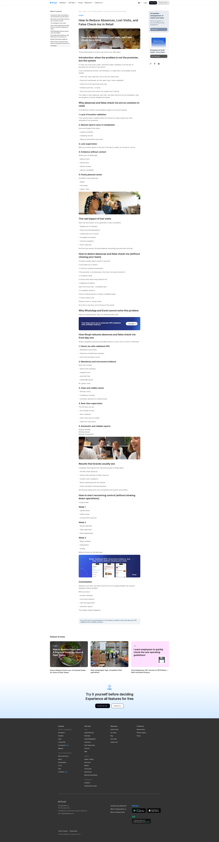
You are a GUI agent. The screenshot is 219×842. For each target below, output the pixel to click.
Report (60, 759)
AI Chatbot (61, 772)
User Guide (114, 739)
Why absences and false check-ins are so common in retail (59, 20)
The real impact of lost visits (58, 23)
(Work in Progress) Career (118, 812)
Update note (114, 742)
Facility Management (90, 739)
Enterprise (87, 782)
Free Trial (153, 2)
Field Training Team (89, 745)
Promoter (87, 748)
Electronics (87, 762)
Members (60, 748)
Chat (59, 768)
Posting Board (62, 762)
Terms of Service (63, 831)
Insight (85, 11)
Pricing (138, 736)
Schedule (60, 736)
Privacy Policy (73, 831)
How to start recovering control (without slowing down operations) (59, 42)
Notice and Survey (63, 756)
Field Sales (87, 736)
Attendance (61, 732)
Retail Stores (88, 772)
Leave (59, 739)
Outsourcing (87, 768)
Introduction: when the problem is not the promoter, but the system (59, 15)
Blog (80, 11)
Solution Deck (114, 729)
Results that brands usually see (58, 39)
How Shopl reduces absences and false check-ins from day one (59, 36)
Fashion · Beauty (89, 759)
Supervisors (87, 742)
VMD (85, 751)
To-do (60, 765)
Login (145, 2)
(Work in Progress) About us (118, 809)
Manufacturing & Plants (91, 775)
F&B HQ (86, 765)
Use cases (113, 732)
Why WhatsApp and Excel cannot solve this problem (59, 32)
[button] (63, 3)
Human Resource (89, 732)
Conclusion (53, 45)
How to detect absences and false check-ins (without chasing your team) (59, 27)
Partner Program (141, 732)
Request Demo (163, 2)
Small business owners (90, 786)
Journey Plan (61, 742)
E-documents (62, 745)
